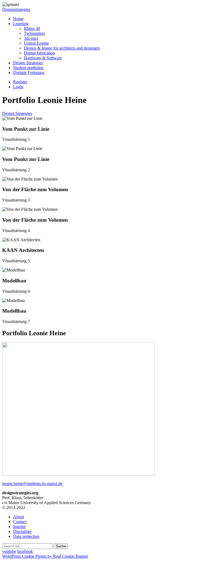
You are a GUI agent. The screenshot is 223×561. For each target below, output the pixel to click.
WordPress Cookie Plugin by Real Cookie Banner (45, 556)
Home (18, 18)
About (18, 516)
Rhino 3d (32, 28)
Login (18, 86)
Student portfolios (28, 67)
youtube (9, 551)
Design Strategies (28, 62)
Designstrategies (16, 9)
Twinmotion (34, 33)
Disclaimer (22, 531)
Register (20, 82)
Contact (19, 521)
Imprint (19, 526)
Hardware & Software (43, 58)
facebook (25, 551)
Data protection (26, 536)
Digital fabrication (39, 53)
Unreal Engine (36, 43)
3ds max (31, 38)
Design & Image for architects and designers (62, 48)
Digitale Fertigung (28, 72)
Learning (21, 23)
